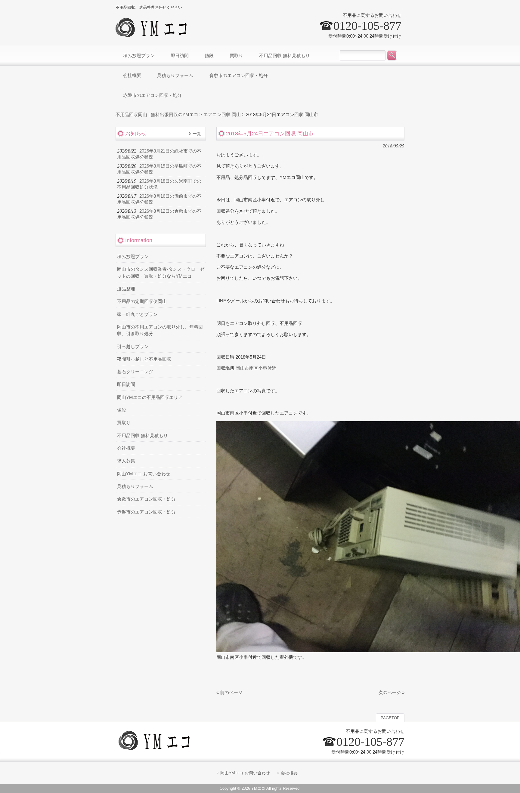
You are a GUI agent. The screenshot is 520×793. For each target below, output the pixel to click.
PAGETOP (390, 718)
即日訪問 (126, 384)
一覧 (197, 133)
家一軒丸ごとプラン (137, 314)
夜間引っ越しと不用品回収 (144, 359)
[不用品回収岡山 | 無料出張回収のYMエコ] (153, 35)
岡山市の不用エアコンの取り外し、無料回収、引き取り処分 (160, 330)
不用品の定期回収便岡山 (142, 301)
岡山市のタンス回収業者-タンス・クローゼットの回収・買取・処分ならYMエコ (160, 272)
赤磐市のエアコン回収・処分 (146, 512)
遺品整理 (126, 288)
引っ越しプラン (133, 346)
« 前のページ (229, 692)
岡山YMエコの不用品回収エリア (150, 397)
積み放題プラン (133, 256)
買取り (124, 422)
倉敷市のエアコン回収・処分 (146, 499)
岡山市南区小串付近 (256, 368)
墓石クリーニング (135, 371)
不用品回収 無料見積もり (142, 435)
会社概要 (126, 448)
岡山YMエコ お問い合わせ (143, 473)
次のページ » (391, 692)
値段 (121, 410)
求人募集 (126, 460)
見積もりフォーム (135, 486)
